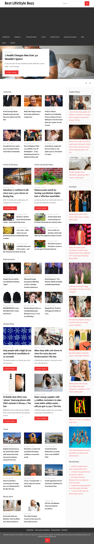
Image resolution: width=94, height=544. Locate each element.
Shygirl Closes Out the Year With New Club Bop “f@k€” (11, 282)
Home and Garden (70, 37)
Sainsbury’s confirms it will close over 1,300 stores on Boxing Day (15, 193)
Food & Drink (54, 37)
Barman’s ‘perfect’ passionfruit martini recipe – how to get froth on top (17, 219)
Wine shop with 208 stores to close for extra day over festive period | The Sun (48, 353)
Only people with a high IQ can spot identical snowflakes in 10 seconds (17, 353)
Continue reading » (11, 72)
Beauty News (8, 496)
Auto (4, 43)
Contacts (64, 530)
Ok (47, 540)
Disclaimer (30, 530)
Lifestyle (17, 37)
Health (12, 43)
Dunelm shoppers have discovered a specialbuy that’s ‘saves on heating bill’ (79, 175)
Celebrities (6, 37)
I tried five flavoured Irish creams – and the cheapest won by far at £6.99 (17, 249)
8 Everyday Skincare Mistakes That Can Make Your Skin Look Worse (11, 519)
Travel (43, 37)
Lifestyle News (8, 324)
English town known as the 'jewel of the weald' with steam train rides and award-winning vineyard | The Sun (11, 454)
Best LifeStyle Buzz (19, 3)
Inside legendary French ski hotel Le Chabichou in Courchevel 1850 (53, 483)
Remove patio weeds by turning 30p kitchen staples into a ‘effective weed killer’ (47, 193)
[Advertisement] (47, 20)
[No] (92, 538)
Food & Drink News (10, 165)
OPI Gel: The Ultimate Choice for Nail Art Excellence (52, 506)
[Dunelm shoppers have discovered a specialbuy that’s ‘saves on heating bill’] (80, 169)
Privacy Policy (55, 530)
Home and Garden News (43, 165)
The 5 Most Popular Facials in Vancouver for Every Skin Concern (32, 519)
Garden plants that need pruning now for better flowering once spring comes (48, 219)
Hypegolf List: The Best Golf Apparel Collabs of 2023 (53, 311)
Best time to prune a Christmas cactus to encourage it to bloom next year (48, 246)
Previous (86, 83)
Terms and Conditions (42, 530)
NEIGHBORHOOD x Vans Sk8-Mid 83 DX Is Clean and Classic (11, 311)
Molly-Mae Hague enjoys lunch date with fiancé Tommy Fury (32, 114)
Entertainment (31, 37)
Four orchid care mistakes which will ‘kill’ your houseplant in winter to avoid (47, 233)
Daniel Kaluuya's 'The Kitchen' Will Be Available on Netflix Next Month (53, 282)
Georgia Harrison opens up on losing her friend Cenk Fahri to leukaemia (11, 149)
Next (90, 83)
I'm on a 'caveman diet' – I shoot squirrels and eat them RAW (32, 483)
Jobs (82, 37)
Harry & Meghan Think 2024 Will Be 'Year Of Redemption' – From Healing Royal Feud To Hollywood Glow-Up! (31, 151)
